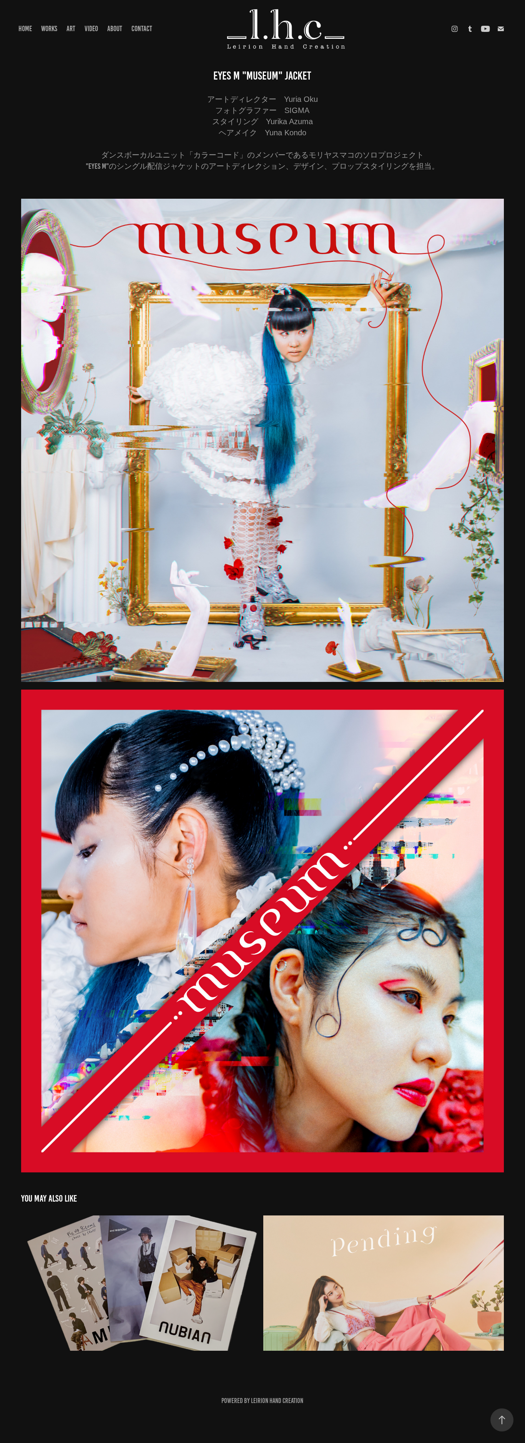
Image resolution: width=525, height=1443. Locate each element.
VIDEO (91, 29)
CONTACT (141, 29)
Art (70, 29)
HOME (25, 29)
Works (49, 29)
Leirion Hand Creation (277, 1401)
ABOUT (114, 29)
